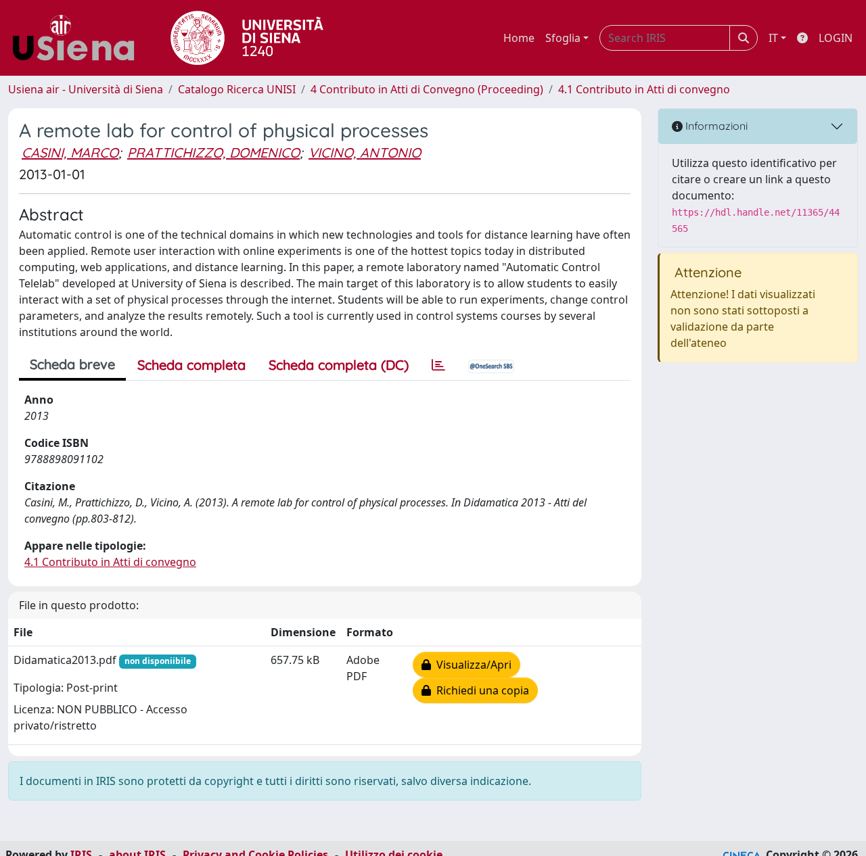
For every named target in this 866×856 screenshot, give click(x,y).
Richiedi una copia (480, 690)
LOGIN (835, 37)
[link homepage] (78, 38)
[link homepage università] (247, 38)
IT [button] (773, 37)
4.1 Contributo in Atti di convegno (644, 89)
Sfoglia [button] (562, 37)
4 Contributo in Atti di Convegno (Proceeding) (427, 89)
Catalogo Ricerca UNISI (237, 89)
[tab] (438, 365)
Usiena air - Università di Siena (85, 89)
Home (518, 37)
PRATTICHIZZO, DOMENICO (213, 152)
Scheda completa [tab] (191, 364)
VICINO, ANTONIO (365, 152)
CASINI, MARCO (70, 152)
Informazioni (715, 126)
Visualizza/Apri (471, 664)
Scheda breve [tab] (72, 364)
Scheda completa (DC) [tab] (339, 364)
